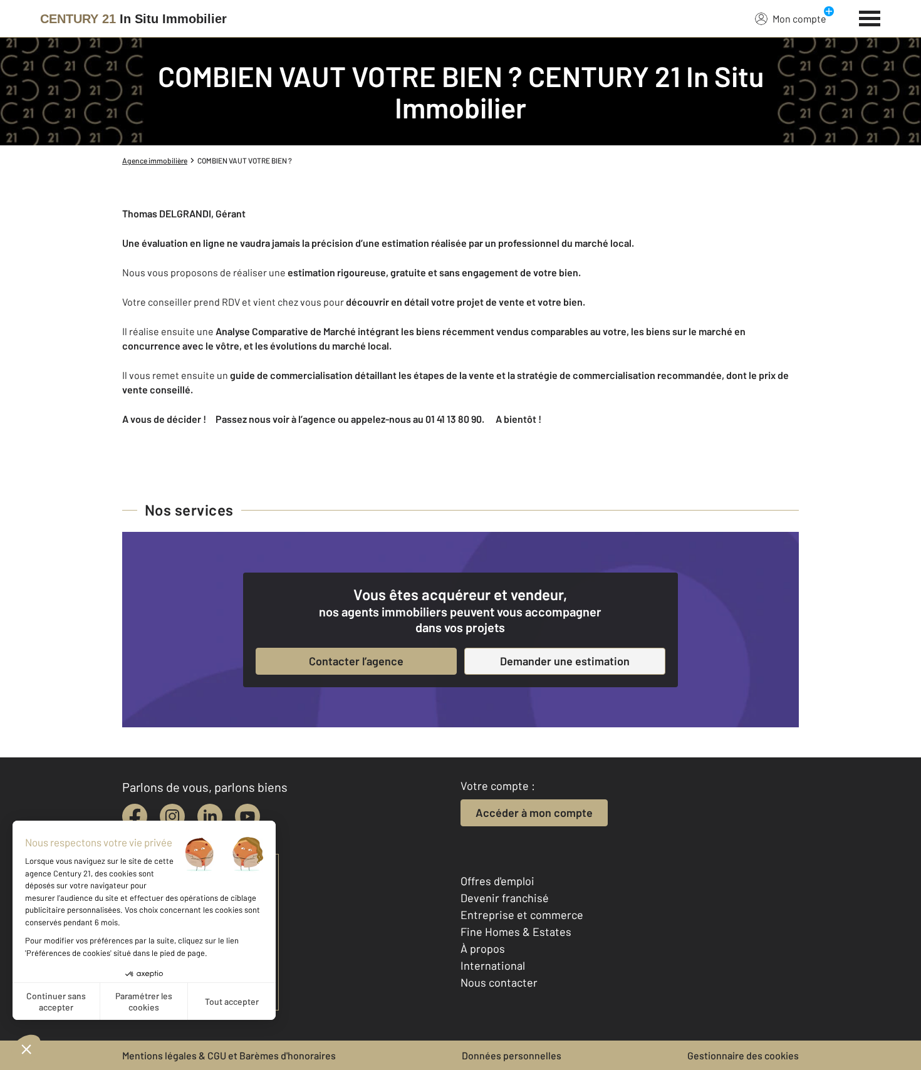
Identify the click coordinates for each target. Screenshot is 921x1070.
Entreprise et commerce (521, 915)
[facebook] (134, 816)
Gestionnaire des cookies (743, 1055)
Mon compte (799, 18)
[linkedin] (209, 816)
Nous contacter (499, 982)
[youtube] (247, 816)
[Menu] (870, 17)
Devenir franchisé (504, 898)
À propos (482, 948)
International (492, 965)
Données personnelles (511, 1055)
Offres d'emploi (497, 881)
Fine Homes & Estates (515, 931)
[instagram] (172, 816)
